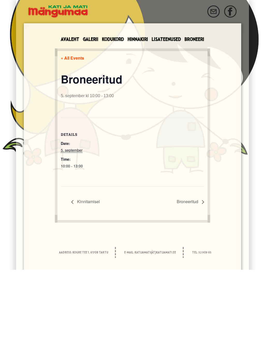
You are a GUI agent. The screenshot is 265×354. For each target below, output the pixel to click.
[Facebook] (230, 11)
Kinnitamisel (88, 201)
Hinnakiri (138, 39)
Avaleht (70, 39)
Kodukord (113, 39)
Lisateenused (166, 39)
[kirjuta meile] (213, 11)
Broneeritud (188, 201)
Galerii (90, 39)
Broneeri (194, 39)
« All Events (72, 58)
